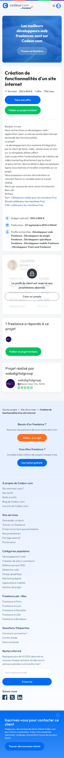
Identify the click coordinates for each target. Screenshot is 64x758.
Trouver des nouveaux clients (24, 746)
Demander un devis (13, 520)
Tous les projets (9, 409)
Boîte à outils (9, 497)
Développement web (13, 556)
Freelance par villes (14, 596)
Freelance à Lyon (11, 605)
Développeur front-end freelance (31, 246)
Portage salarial (11, 537)
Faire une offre (23, 99)
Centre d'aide (9, 637)
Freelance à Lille (11, 614)
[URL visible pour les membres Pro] (24, 205)
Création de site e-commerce (18, 560)
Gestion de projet (11, 587)
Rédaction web (10, 569)
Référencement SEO (13, 565)
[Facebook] (4, 697)
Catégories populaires (16, 551)
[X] (12, 697)
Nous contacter (10, 642)
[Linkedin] (19, 697)
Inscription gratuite (32, 462)
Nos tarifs (7, 492)
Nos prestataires (11, 533)
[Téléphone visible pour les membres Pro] (34, 197)
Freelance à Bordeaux (14, 619)
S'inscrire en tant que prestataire (20, 529)
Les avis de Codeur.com (15, 506)
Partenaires (9, 542)
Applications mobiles (13, 582)
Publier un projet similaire (23, 110)
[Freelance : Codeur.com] (18, 6)
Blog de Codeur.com (13, 501)
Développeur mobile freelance (41, 243)
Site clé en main (28, 409)
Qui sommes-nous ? (13, 488)
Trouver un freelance (32, 51)
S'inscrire (27, 681)
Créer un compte (32, 296)
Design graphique (12, 574)
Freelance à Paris (12, 601)
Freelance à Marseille (14, 610)
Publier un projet (32, 437)
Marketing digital (11, 578)
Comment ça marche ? (14, 633)
